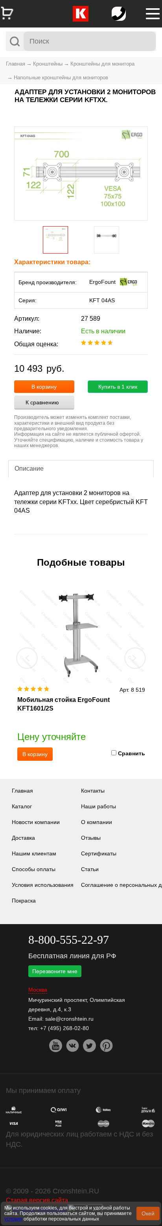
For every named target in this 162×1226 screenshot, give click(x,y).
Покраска (24, 900)
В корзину (44, 387)
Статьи (90, 869)
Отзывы (91, 838)
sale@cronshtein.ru (69, 1019)
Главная (15, 64)
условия (13, 1219)
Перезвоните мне (54, 971)
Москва (37, 990)
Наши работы (98, 806)
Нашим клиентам (34, 853)
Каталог (22, 806)
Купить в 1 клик (117, 387)
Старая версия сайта (37, 1200)
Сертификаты (98, 853)
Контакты (93, 790)
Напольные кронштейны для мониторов (61, 77)
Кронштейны (48, 64)
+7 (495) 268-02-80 (64, 1028)
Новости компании (36, 822)
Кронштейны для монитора (102, 64)
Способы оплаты (33, 869)
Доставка (23, 838)
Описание (29, 468)
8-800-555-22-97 (68, 939)
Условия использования (43, 885)
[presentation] (27, 658)
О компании (96, 822)
